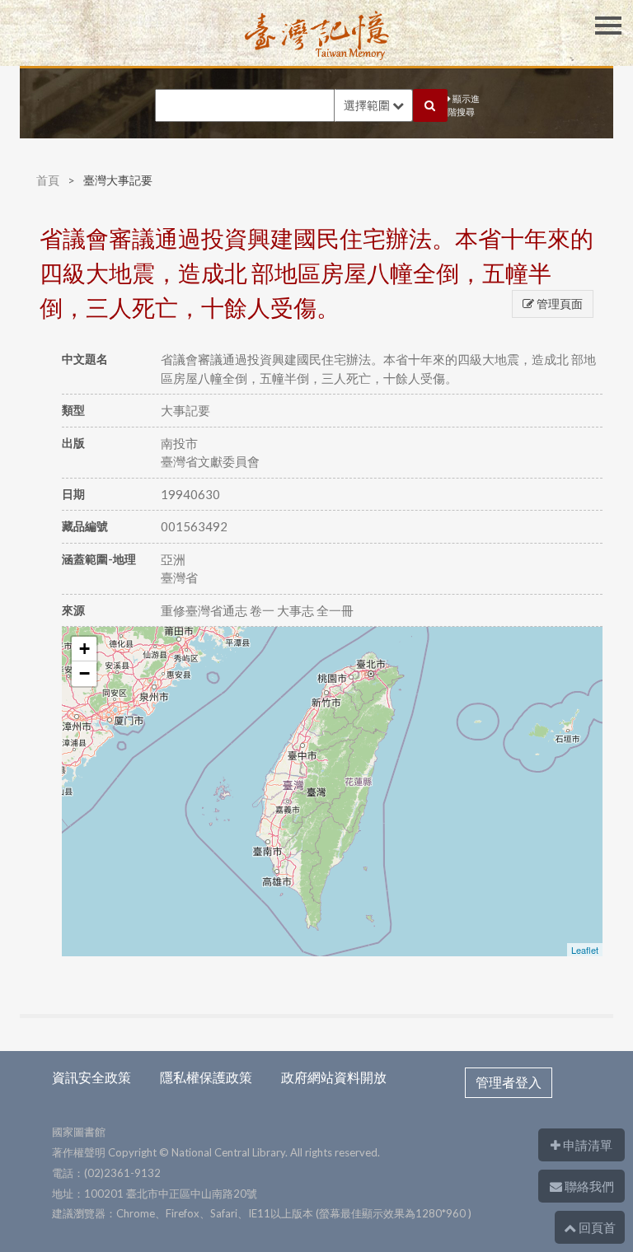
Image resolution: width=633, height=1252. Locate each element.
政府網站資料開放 (334, 1077)
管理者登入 (509, 1082)
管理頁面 (558, 304)
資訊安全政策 (91, 1077)
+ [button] (84, 648)
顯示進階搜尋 (464, 105)
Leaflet (584, 949)
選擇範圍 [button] (368, 105)
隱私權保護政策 (206, 1077)
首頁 (47, 180)
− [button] (84, 673)
